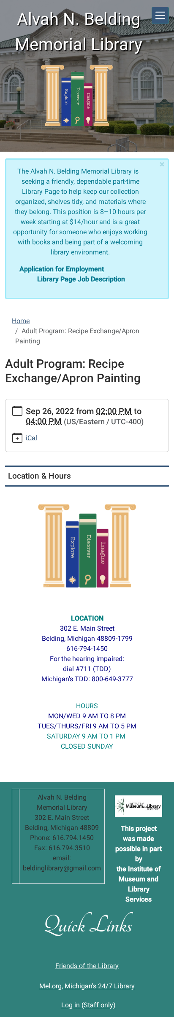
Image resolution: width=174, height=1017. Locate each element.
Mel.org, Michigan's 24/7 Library (87, 986)
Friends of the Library (87, 966)
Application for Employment (61, 269)
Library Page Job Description (81, 279)
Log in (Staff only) (88, 1005)
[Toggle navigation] (160, 15)
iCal (31, 438)
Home (21, 321)
